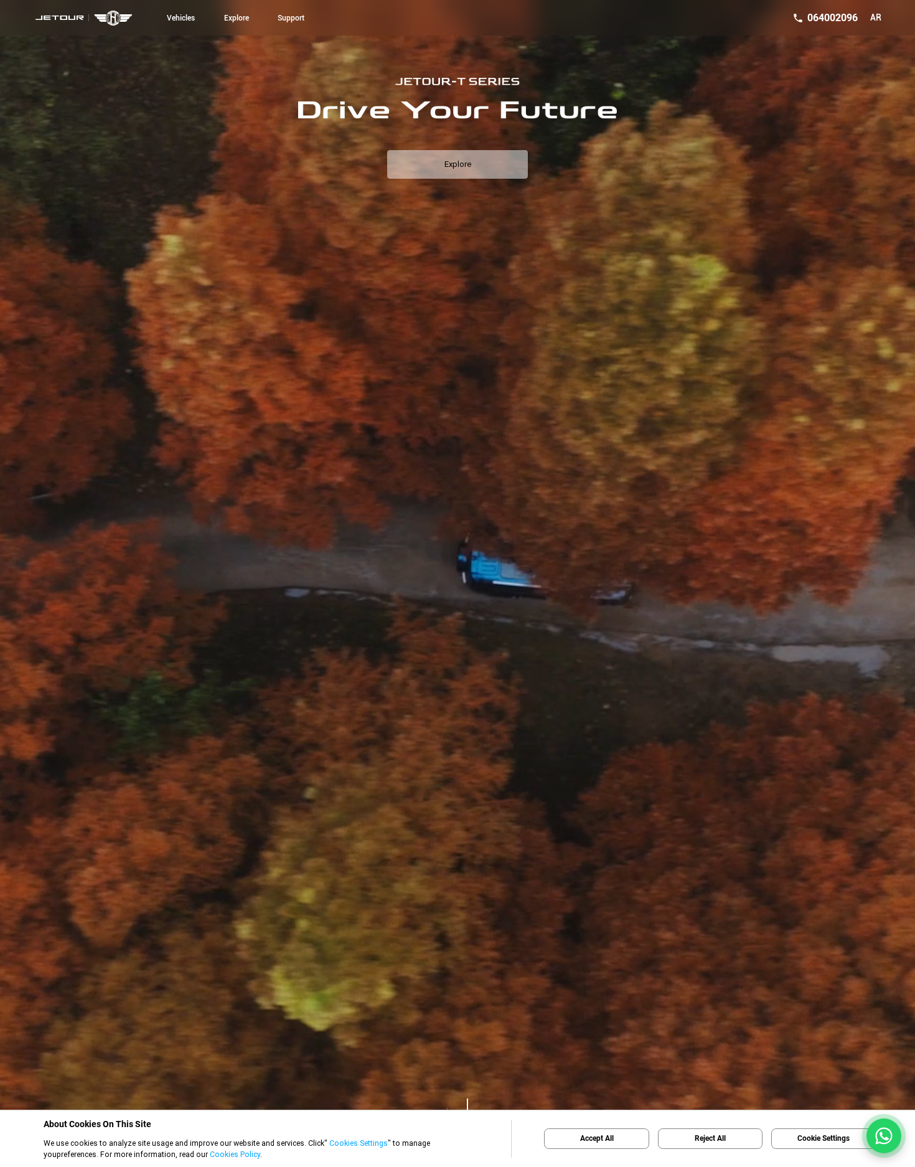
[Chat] (883, 1135)
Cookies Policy (235, 1154)
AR (875, 17)
